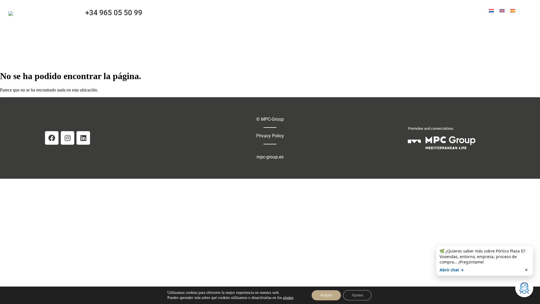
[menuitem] (491, 10)
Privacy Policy (270, 135)
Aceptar (326, 295)
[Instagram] (67, 138)
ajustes (288, 298)
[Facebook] (51, 138)
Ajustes (357, 295)
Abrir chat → (452, 269)
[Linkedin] (83, 138)
